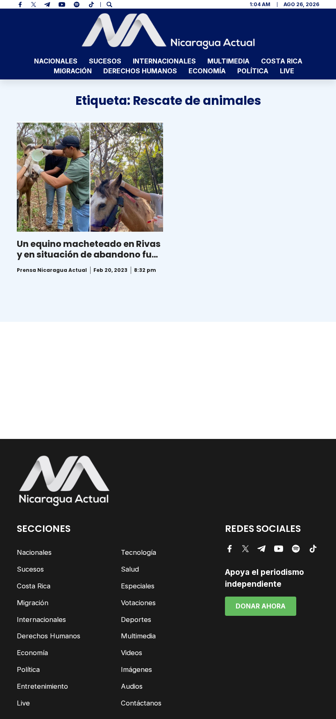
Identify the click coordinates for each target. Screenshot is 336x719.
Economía (207, 71)
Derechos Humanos (140, 71)
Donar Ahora (261, 606)
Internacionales (164, 61)
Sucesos (105, 61)
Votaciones (138, 603)
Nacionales (55, 61)
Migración (73, 71)
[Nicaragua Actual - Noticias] (168, 31)
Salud (130, 569)
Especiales (137, 586)
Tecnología (138, 552)
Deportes (136, 619)
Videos (131, 653)
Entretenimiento (42, 686)
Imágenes (136, 669)
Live (287, 71)
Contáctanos (141, 703)
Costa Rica (281, 61)
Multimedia (228, 61)
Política (252, 71)
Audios (132, 686)
